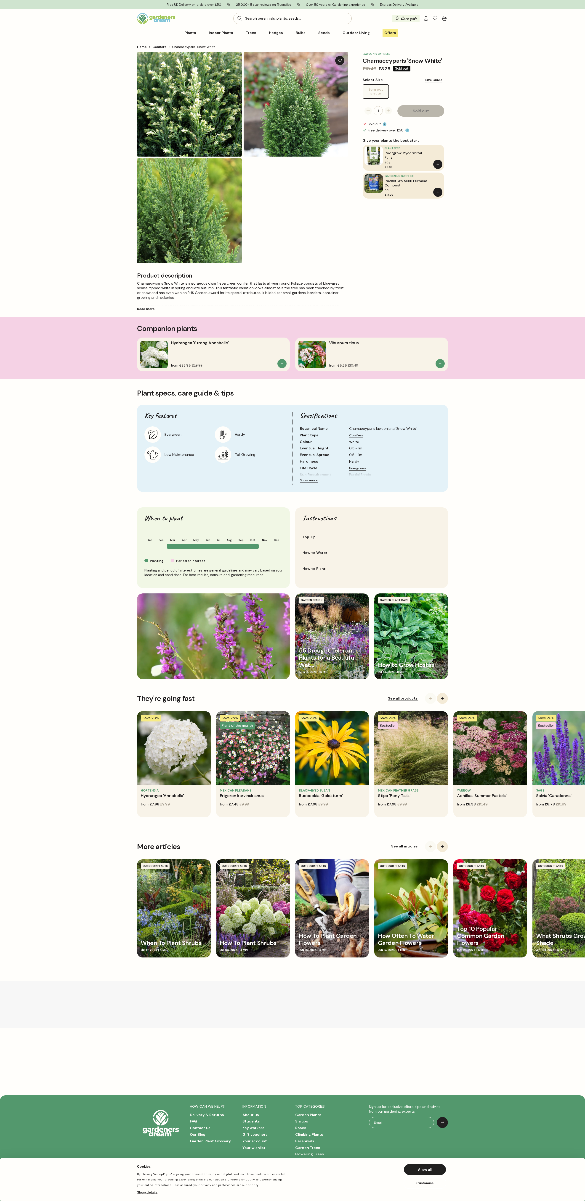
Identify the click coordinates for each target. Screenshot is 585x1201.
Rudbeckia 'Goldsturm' (321, 795)
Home (142, 47)
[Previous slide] (430, 698)
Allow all (425, 1170)
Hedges (276, 33)
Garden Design (311, 600)
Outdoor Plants (155, 866)
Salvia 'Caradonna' (554, 795)
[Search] (239, 18)
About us (250, 1115)
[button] (444, 18)
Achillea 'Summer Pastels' (482, 795)
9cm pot (378, 93)
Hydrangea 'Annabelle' (162, 795)
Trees (251, 33)
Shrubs (301, 1121)
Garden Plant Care (394, 600)
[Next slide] (442, 698)
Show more (309, 480)
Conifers (159, 47)
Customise (424, 1183)
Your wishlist (254, 1147)
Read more (146, 308)
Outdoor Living (356, 33)
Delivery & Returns (207, 1115)
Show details (147, 1192)
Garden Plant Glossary (210, 1141)
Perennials (304, 1141)
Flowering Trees (309, 1154)
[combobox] (292, 18)
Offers (390, 32)
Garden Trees (307, 1147)
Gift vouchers (255, 1134)
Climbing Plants (309, 1134)
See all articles (404, 846)
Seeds (324, 33)
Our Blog (197, 1134)
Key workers (253, 1127)
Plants (190, 33)
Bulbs (301, 33)
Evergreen (357, 468)
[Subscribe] (442, 1122)
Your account (254, 1141)
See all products (403, 698)
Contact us (200, 1127)
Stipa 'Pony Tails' (394, 795)
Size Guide (433, 79)
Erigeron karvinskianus (242, 795)
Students (251, 1121)
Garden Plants (308, 1115)
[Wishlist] (435, 18)
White (354, 441)
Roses (300, 1127)
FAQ (193, 1121)
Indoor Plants (221, 33)
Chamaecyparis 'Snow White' (194, 47)
